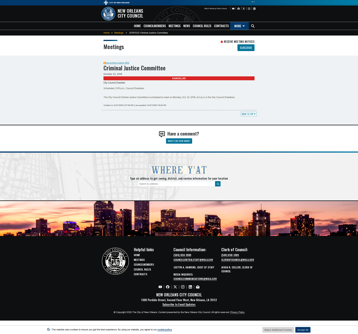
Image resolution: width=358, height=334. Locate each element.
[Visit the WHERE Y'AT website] (179, 170)
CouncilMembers (144, 264)
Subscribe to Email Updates (179, 304)
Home (106, 32)
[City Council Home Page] (115, 261)
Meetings (118, 32)
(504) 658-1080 (182, 255)
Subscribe (246, 48)
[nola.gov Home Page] (117, 2)
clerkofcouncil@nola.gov (237, 260)
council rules (202, 25)
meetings (175, 25)
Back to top (248, 114)
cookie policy (164, 329)
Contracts (140, 274)
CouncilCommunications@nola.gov (195, 279)
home (137, 25)
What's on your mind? (179, 141)
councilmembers (155, 25)
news (186, 25)
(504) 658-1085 (230, 255)
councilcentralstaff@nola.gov (193, 260)
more (237, 25)
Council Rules (142, 269)
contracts (221, 25)
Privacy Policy (237, 312)
